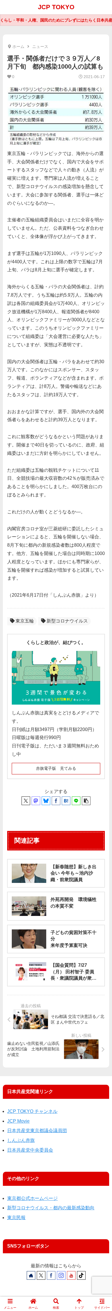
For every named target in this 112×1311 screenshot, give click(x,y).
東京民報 (16, 1217)
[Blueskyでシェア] (46, 800)
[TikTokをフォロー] (81, 1275)
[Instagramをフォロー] (61, 1275)
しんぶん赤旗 (21, 1140)
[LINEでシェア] (76, 800)
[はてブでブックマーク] (66, 800)
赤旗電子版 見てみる (56, 768)
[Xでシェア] (26, 800)
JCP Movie (18, 1121)
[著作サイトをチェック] (31, 1275)
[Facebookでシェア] (56, 800)
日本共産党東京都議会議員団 (37, 1130)
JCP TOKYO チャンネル (32, 1111)
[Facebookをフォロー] (51, 1275)
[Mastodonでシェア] (36, 800)
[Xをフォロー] (41, 1275)
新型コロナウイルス (67, 620)
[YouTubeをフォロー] (71, 1275)
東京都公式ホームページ (32, 1198)
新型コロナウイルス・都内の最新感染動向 (50, 1207)
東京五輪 (25, 620)
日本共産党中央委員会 (30, 1150)
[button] (86, 800)
